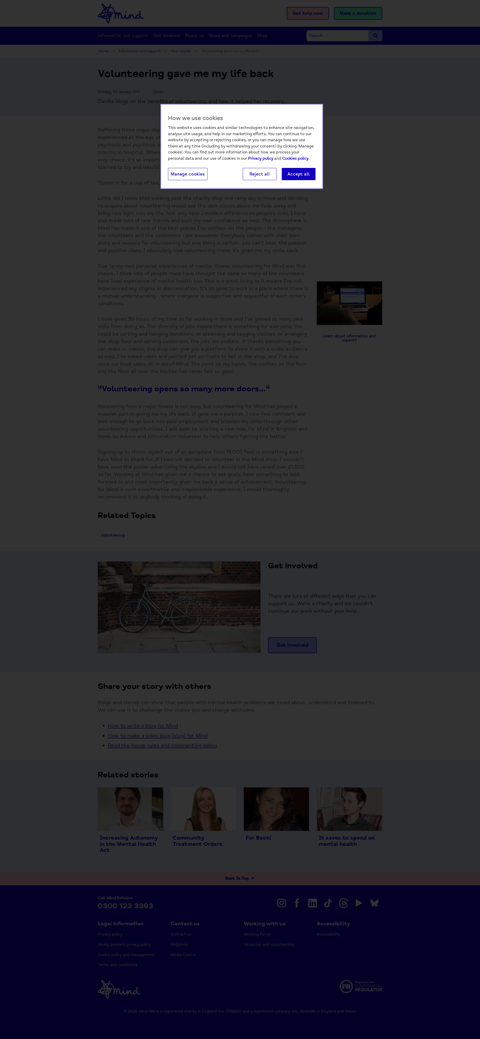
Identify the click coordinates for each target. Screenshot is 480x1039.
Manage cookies (188, 174)
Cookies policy (295, 158)
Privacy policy (260, 158)
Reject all (260, 174)
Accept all (299, 174)
